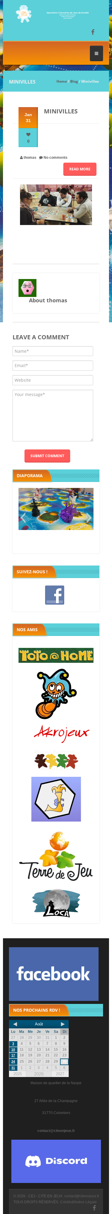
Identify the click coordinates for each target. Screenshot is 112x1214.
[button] (23, 518)
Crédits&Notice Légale (78, 1202)
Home (61, 81)
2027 (60, 1074)
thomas (30, 157)
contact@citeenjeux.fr (56, 1131)
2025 (17, 1074)
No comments (55, 157)
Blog (74, 81)
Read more (79, 169)
